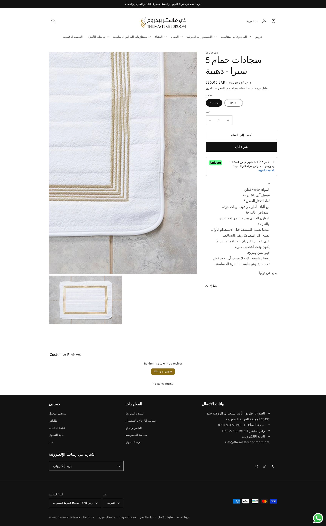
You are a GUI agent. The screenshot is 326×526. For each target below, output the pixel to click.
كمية (208, 112)
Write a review (163, 372)
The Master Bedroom (69, 517)
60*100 (233, 103)
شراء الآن (241, 147)
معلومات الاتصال (165, 517)
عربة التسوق (56, 435)
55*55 (214, 103)
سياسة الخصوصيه (136, 435)
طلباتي (53, 421)
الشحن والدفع (133, 428)
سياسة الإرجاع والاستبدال (140, 421)
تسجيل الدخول (57, 413)
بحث (51, 442)
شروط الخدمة (183, 517)
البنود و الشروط (134, 413)
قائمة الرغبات (57, 428)
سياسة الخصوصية (127, 517)
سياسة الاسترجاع (107, 517)
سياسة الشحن (147, 517)
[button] (53, 20)
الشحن (221, 88)
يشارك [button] (213, 286)
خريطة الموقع (133, 442)
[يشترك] (118, 466)
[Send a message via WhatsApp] (318, 518)
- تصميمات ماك (88, 517)
